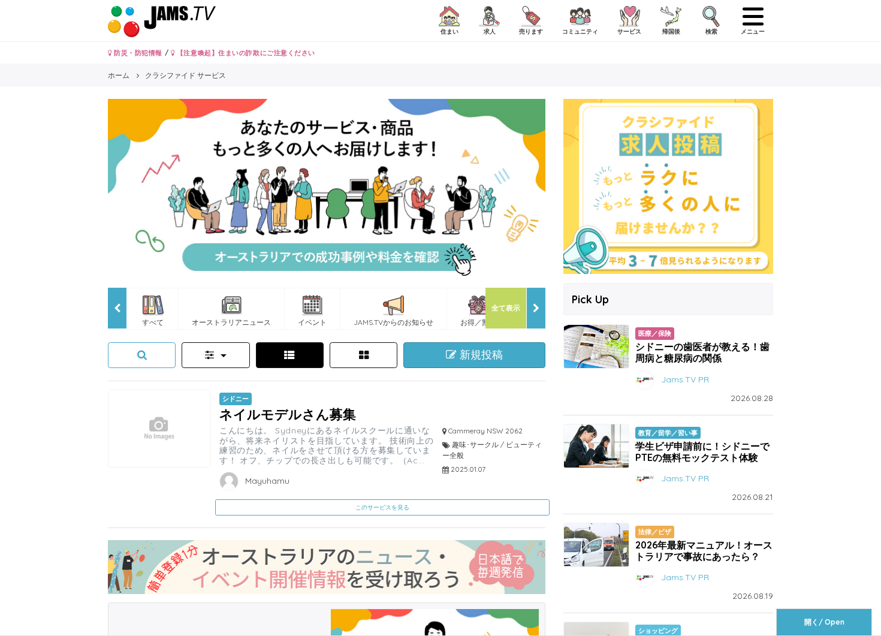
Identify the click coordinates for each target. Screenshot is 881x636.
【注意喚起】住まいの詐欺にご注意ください (244, 53)
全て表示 (505, 307)
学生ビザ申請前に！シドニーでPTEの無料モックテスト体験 (702, 451)
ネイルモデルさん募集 (287, 414)
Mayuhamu (266, 480)
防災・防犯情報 (137, 53)
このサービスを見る (382, 507)
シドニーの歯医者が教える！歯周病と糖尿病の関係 (702, 352)
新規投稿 (480, 355)
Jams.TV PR (685, 378)
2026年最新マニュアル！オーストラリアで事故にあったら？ (704, 550)
